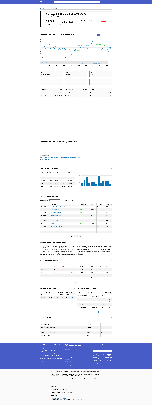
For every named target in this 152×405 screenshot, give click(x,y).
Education (66, 354)
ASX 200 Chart (67, 349)
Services (76, 351)
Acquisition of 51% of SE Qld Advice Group (59, 206)
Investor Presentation (55, 209)
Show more (57, 190)
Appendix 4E (53, 223)
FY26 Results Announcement (56, 212)
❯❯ (80, 236)
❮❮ (72, 236)
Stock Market (52, 6)
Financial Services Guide (69, 357)
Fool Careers (77, 353)
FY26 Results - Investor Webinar (57, 231)
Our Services (85, 6)
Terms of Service (68, 361)
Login (108, 1)
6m (98, 34)
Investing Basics (61, 6)
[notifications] (103, 2)
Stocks (41, 8)
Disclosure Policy (68, 365)
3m (94, 34)
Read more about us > (44, 365)
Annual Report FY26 (54, 220)
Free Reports (77, 6)
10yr (110, 34)
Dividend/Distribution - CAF (56, 215)
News (66, 353)
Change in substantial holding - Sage (57, 226)
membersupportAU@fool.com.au (59, 398)
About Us (92, 6)
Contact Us (77, 354)
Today (82, 34)
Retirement (69, 6)
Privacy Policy (67, 359)
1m (90, 34)
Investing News (43, 6)
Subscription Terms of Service (70, 363)
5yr (106, 34)
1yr (102, 34)
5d (86, 34)
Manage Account (68, 366)
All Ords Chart (67, 351)
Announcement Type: (44, 200)
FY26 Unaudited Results (55, 229)
